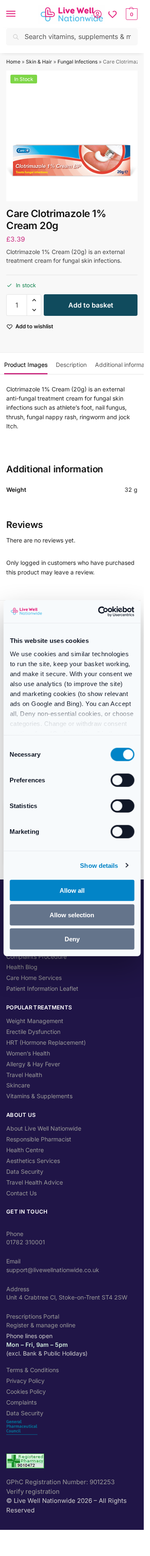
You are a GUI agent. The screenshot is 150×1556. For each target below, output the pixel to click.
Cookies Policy (26, 1391)
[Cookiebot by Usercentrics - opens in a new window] (100, 611)
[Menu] (18, 14)
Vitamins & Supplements (39, 1095)
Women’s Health (28, 1053)
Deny (72, 939)
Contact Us (21, 1193)
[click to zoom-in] (72, 136)
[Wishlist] (113, 14)
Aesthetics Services (33, 1160)
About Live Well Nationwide (43, 1128)
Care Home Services (34, 977)
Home (13, 62)
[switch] (122, 780)
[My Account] (97, 14)
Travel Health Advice (34, 1182)
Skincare (18, 1085)
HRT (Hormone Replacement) (46, 1042)
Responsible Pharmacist (38, 1139)
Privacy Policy (25, 1380)
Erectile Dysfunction (33, 1031)
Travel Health (24, 1074)
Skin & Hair (39, 62)
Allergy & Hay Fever (33, 1063)
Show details (99, 865)
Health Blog (22, 966)
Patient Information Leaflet (42, 988)
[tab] (26, 363)
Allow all (72, 890)
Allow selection (72, 914)
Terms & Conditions (32, 1369)
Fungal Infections (78, 62)
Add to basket (90, 305)
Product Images (26, 364)
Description (71, 364)
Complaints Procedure (36, 956)
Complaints (21, 1402)
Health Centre (25, 1149)
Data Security (24, 1171)
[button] (131, 14)
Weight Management (34, 1020)
